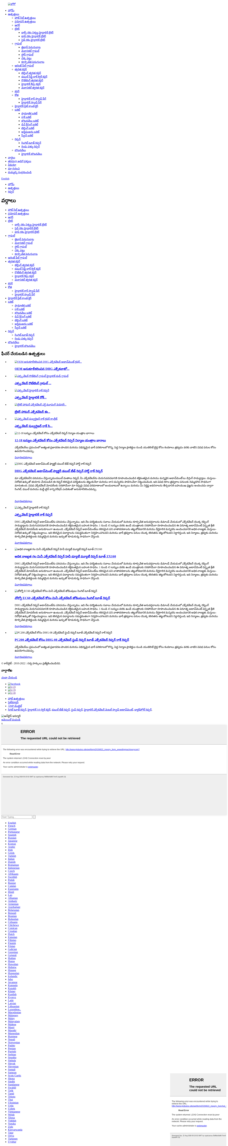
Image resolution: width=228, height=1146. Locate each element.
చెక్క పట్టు (26, 58)
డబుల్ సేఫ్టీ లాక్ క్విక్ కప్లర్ (34, 76)
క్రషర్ (17, 91)
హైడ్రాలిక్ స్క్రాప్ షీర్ (31, 102)
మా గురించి (14, 168)
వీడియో (12, 164)
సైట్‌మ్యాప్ (13, 702)
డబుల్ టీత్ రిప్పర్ (61, 709)
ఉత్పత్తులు (13, 14)
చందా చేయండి (9, 677)
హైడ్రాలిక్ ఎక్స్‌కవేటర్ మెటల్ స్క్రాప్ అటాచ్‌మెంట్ (108, 709)
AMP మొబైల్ (15, 706)
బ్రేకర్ (17, 28)
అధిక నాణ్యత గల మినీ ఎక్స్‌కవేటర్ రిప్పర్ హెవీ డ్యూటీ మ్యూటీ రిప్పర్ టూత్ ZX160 (65, 556)
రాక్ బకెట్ (26, 117)
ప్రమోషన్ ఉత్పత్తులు (25, 21)
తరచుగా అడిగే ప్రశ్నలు (19, 161)
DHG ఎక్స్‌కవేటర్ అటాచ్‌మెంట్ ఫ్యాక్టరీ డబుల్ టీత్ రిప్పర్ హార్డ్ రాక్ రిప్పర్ (59, 471)
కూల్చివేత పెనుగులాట (32, 62)
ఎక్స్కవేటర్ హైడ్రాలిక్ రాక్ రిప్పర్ (33, 514)
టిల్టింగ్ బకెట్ (27, 128)
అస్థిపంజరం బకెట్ (30, 131)
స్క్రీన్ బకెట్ (27, 135)
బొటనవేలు (20, 150)
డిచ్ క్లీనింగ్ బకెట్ (29, 124)
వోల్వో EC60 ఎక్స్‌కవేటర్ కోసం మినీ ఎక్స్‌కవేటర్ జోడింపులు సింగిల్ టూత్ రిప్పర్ (62, 598)
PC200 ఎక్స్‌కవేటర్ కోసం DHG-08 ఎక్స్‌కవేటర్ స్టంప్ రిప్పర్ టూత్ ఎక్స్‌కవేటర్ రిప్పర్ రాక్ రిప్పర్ (72, 640)
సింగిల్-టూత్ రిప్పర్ (31, 142)
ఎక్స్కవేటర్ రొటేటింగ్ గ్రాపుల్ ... (33, 383)
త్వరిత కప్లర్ (21, 69)
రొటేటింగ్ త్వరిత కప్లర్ (32, 80)
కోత (17, 95)
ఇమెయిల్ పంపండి (10, 719)
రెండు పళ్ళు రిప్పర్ (30, 146)
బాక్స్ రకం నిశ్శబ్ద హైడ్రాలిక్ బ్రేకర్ (37, 32)
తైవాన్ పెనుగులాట (31, 47)
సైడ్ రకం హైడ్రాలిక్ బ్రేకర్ (33, 39)
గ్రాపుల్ (18, 43)
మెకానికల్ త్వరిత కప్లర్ (32, 87)
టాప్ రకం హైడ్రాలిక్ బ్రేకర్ (33, 36)
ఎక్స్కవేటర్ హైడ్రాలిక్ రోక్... (31, 397)
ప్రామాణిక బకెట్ (29, 113)
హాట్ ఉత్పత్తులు (16, 698)
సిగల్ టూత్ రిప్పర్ (17, 709)
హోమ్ (11, 10)
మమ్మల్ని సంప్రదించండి (20, 172)
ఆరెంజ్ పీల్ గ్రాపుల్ (24, 65)
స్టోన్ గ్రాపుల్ (27, 54)
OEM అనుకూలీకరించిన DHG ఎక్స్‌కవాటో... (42, 369)
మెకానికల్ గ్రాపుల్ (30, 50)
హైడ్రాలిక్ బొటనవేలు (31, 153)
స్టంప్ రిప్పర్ (77, 709)
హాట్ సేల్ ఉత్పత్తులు (25, 17)
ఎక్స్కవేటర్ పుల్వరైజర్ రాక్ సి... (34, 426)
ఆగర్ (17, 25)
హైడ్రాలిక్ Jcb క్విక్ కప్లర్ (39, 709)
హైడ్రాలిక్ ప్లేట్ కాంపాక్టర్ (26, 106)
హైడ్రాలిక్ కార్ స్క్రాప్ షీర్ (33, 98)
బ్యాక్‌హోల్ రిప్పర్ (143, 709)
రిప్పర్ (18, 139)
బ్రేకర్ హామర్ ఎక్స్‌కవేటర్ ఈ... (32, 412)
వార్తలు (11, 157)
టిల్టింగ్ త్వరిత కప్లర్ (31, 73)
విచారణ (19, 457)
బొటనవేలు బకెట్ (30, 120)
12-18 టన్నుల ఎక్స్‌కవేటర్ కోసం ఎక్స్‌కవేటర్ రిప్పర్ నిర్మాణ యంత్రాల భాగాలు (60, 440)
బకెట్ (17, 109)
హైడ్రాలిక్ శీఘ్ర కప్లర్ (31, 84)
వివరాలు (27, 457)
